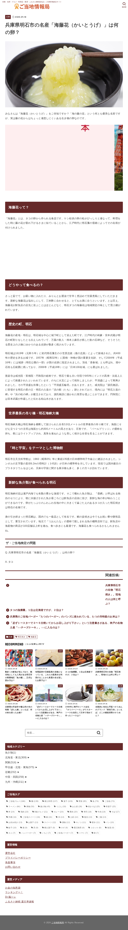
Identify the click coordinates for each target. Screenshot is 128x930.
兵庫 (8, 17)
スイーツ (50, 822)
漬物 (66, 822)
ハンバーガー (28, 833)
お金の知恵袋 (12, 887)
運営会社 (10, 853)
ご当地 (110, 801)
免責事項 (10, 862)
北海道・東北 (16, 757)
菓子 (68, 801)
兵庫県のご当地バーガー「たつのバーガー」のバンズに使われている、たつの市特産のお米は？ (65, 616)
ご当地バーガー (65, 833)
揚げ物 (45, 806)
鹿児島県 (79, 828)
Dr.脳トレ (10, 896)
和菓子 (111, 806)
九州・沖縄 (14, 781)
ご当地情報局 (57, 922)
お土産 (77, 806)
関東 (10, 762)
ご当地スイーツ (31, 817)
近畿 (10, 772)
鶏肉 (25, 812)
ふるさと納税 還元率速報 (19, 901)
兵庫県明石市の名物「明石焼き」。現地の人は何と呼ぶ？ (113, 594)
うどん (61, 806)
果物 (30, 806)
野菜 (83, 801)
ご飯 (102, 817)
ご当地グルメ (16, 801)
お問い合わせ (12, 866)
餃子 (12, 828)
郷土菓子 (49, 828)
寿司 (88, 812)
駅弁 (96, 822)
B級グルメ (41, 812)
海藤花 (33, 637)
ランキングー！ (14, 892)
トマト (83, 833)
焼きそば (94, 806)
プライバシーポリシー (18, 857)
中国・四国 (14, 776)
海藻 (110, 828)
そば (116, 812)
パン (110, 822)
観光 (88, 817)
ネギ (64, 828)
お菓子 (33, 822)
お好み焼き (15, 822)
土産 (74, 817)
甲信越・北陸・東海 (19, 767)
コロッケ (96, 828)
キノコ (81, 822)
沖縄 (12, 817)
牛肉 (102, 812)
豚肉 (74, 812)
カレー (59, 812)
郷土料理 (50, 801)
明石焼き (21, 637)
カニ (11, 833)
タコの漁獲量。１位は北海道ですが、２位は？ (37, 610)
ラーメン (14, 806)
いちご (46, 833)
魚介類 (10, 752)
